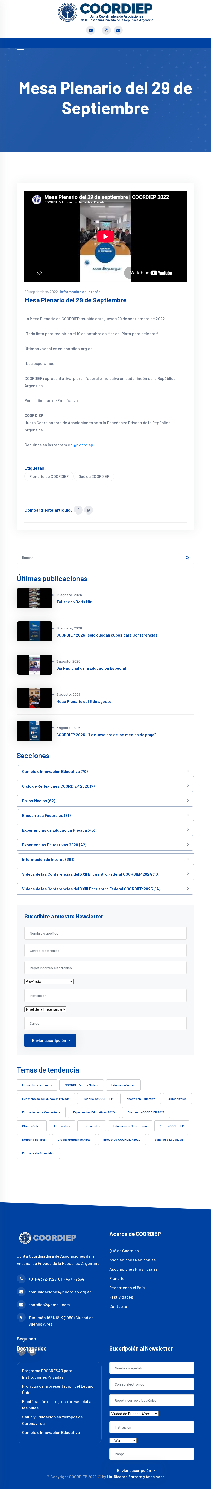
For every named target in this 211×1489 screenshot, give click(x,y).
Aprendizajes (177, 1098)
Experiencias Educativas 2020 (94, 1112)
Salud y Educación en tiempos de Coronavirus (52, 1420)
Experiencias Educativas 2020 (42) (54, 844)
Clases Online (31, 1126)
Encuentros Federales (37, 1085)
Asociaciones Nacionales (132, 1259)
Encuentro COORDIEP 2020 (121, 1139)
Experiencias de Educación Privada (46, 1098)
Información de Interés (80, 291)
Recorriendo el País (127, 1287)
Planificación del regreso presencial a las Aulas (56, 1404)
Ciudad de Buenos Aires (74, 1139)
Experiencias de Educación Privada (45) (58, 830)
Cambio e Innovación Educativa (51, 1432)
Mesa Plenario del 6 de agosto (83, 701)
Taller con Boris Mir (74, 601)
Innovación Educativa (140, 1098)
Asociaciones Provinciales (133, 1269)
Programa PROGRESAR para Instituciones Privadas (47, 1373)
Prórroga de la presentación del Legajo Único (57, 1389)
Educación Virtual (123, 1085)
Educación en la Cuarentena (41, 1112)
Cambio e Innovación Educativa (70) (55, 771)
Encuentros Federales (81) (46, 815)
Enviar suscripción (49, 1040)
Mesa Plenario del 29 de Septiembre (75, 300)
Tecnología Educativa (168, 1139)
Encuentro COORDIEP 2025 (146, 1112)
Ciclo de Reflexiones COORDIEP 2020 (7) (58, 785)
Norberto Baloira (33, 1139)
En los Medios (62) (38, 800)
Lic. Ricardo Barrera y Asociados (136, 1476)
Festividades (92, 1126)
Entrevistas (62, 1126)
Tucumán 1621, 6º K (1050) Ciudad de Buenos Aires (61, 1320)
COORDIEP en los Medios (82, 1085)
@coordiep (83, 444)
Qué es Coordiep (124, 1250)
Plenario (117, 1278)
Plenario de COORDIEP (49, 476)
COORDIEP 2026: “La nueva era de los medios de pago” (106, 734)
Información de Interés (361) (48, 859)
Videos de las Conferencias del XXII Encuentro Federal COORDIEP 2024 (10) (90, 874)
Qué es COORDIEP (93, 476)
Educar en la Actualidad (38, 1153)
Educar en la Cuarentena (130, 1126)
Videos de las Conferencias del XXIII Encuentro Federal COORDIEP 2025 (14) (91, 888)
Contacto (118, 1306)
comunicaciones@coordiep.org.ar (59, 1291)
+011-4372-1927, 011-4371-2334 (56, 1278)
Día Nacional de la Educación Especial (91, 668)
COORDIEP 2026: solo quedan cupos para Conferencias (107, 634)
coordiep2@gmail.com (49, 1304)
